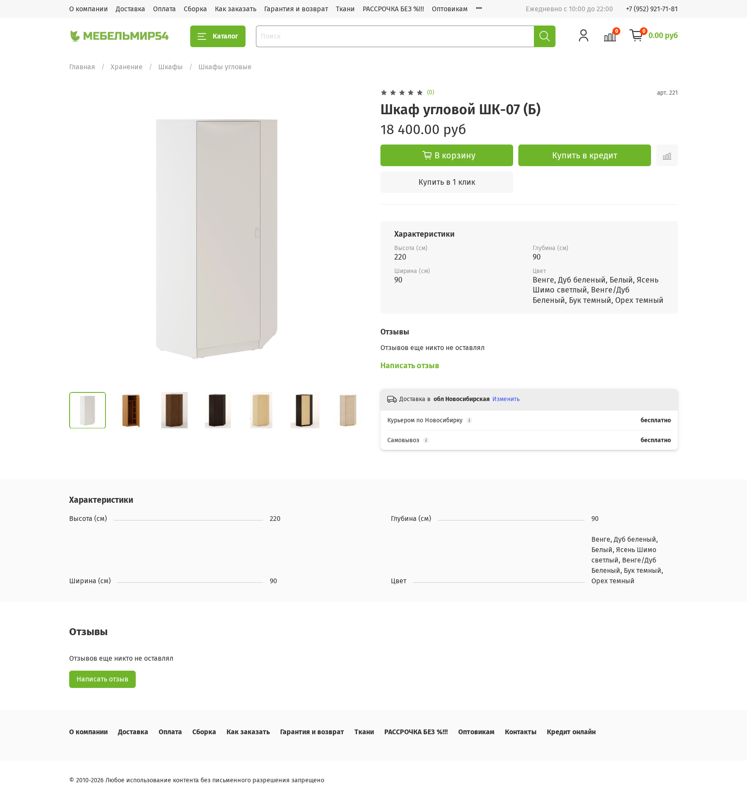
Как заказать (235, 9)
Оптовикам (450, 9)
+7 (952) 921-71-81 (652, 9)
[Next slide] (352, 236)
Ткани (345, 9)
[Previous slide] (83, 236)
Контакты (520, 732)
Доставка (130, 9)
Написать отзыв (102, 679)
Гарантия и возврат (296, 9)
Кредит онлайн (571, 732)
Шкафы (170, 67)
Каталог (225, 36)
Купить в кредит (584, 155)
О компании (88, 9)
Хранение (127, 67)
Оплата (164, 9)
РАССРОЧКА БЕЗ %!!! (393, 9)
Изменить (506, 399)
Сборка (195, 9)
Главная (82, 67)
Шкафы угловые (225, 67)
